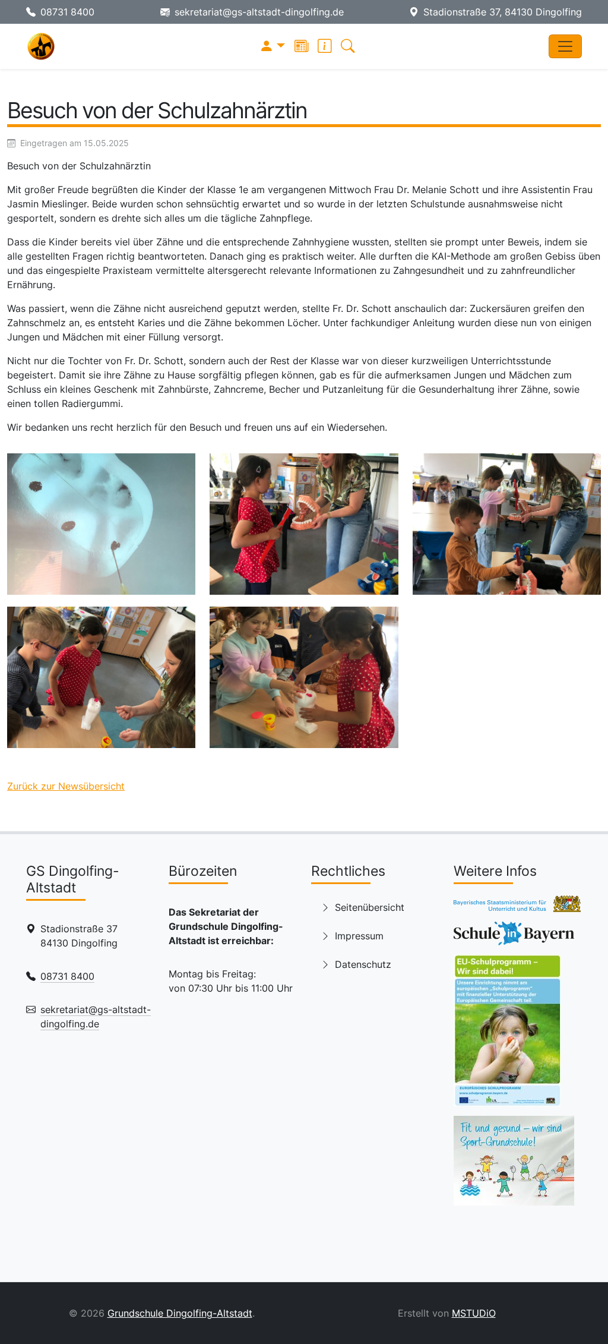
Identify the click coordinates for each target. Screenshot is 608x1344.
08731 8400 (67, 12)
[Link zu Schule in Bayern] (514, 937)
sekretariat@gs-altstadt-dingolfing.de (259, 12)
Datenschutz (363, 964)
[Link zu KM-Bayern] (517, 907)
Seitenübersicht (369, 907)
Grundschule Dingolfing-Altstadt (179, 1313)
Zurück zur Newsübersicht (66, 786)
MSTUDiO (474, 1313)
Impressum (359, 936)
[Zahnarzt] (101, 524)
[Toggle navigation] (565, 46)
